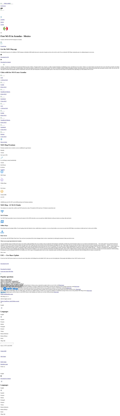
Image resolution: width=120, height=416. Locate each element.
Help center (10, 294)
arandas (2, 24)
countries (3, 19)
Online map (3, 294)
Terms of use (3, 301)
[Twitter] (1, 293)
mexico (2, 22)
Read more (61, 285)
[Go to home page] (5, 2)
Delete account (15, 301)
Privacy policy (9, 301)
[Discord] (3, 293)
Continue (3, 169)
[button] (60, 304)
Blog (7, 294)
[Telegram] (5, 293)
